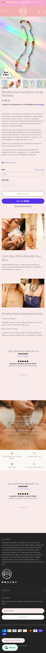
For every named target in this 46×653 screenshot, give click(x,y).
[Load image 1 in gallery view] (23, 48)
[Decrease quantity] (4, 184)
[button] (21, 384)
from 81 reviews (23, 356)
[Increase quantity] (12, 184)
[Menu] (2, 11)
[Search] (7, 11)
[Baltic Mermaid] (23, 11)
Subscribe (23, 617)
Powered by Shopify (21, 645)
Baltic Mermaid (10, 162)
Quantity (5, 180)
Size (3, 170)
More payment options (23, 206)
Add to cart (23, 194)
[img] (23, 354)
